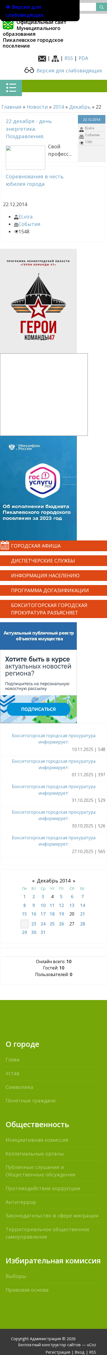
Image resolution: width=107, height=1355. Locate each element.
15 (24, 914)
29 (24, 932)
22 (24, 924)
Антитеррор (20, 1202)
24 (43, 924)
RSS (68, 58)
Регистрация (58, 1352)
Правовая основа (27, 1289)
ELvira (89, 128)
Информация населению (45, 575)
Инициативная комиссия (36, 1140)
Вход (80, 1352)
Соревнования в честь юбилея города (35, 180)
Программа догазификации (50, 590)
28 (82, 924)
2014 (58, 106)
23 (33, 924)
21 (82, 914)
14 (82, 905)
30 (33, 932)
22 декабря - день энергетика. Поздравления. (29, 129)
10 (43, 905)
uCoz (91, 1344)
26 (61, 924)
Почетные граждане (30, 1100)
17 (43, 914)
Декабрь (80, 106)
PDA (83, 58)
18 (52, 914)
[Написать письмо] (42, 58)
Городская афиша (36, 545)
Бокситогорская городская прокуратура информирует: (53, 739)
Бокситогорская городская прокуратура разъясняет (49, 609)
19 (61, 914)
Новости (37, 106)
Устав (12, 1073)
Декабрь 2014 (54, 880)
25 (52, 924)
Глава (12, 1059)
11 (52, 905)
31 (43, 932)
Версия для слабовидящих (68, 70)
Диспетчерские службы (43, 560)
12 (61, 905)
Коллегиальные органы (34, 1153)
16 (33, 914)
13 (71, 905)
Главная (11, 106)
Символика (19, 1087)
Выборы (15, 1276)
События (92, 135)
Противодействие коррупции (42, 1188)
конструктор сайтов (61, 1344)
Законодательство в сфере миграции (51, 1215)
